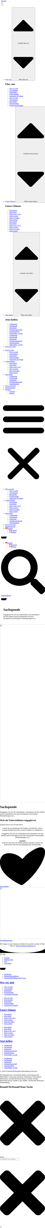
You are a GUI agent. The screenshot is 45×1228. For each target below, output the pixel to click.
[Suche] (1, 1227)
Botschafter (13, 92)
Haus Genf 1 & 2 (15, 214)
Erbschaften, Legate (16, 333)
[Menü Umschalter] (2, 4)
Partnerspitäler (14, 94)
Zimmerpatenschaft (15, 330)
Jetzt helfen (9, 374)
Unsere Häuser (10, 361)
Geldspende (13, 324)
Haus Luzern (13, 216)
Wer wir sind (13, 88)
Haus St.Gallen (14, 218)
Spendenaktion (14, 331)
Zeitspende (13, 328)
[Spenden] (4, 537)
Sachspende (13, 326)
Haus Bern (13, 212)
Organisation (13, 90)
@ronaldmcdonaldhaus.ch (26, 946)
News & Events (10, 386)
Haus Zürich (13, 220)
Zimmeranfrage (10, 388)
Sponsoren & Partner (16, 96)
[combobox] (9, 1159)
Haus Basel (13, 210)
